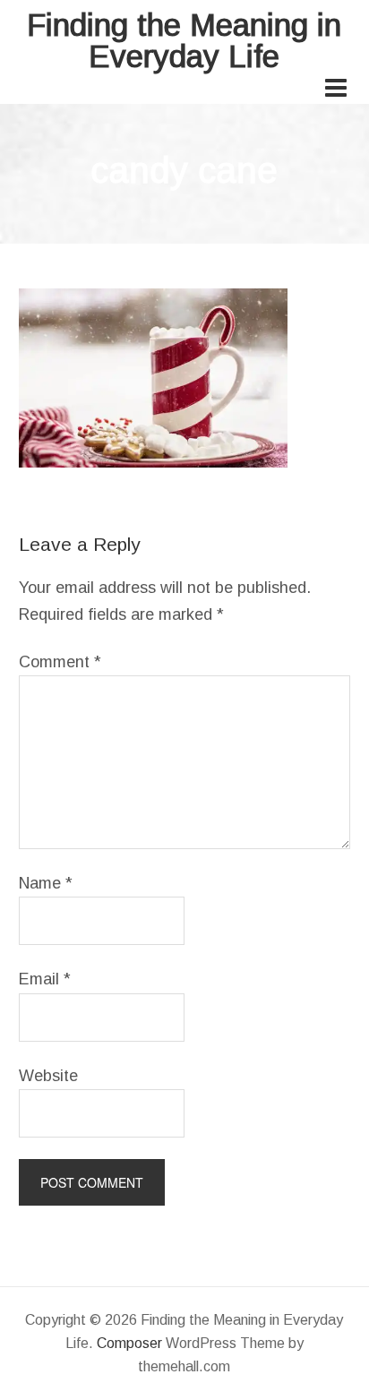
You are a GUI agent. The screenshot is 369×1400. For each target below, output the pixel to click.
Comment (60, 662)
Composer (129, 1343)
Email (45, 979)
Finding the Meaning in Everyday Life (184, 40)
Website (48, 1076)
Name (46, 883)
